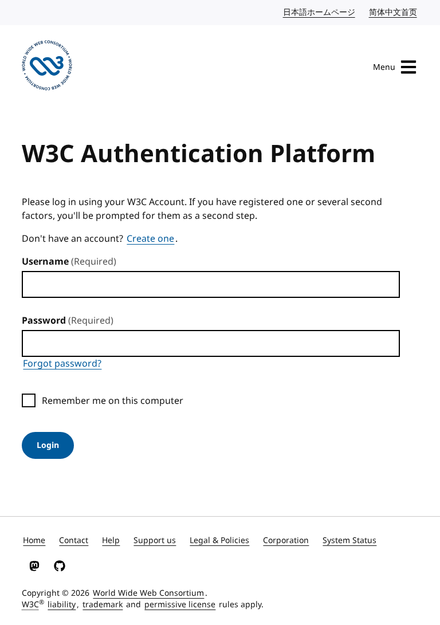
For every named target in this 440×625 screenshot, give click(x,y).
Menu (384, 67)
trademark (102, 605)
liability (62, 605)
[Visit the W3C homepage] (47, 67)
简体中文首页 (393, 12)
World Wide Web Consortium (148, 593)
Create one (150, 239)
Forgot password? (62, 364)
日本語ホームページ (319, 12)
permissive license (179, 605)
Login (48, 445)
